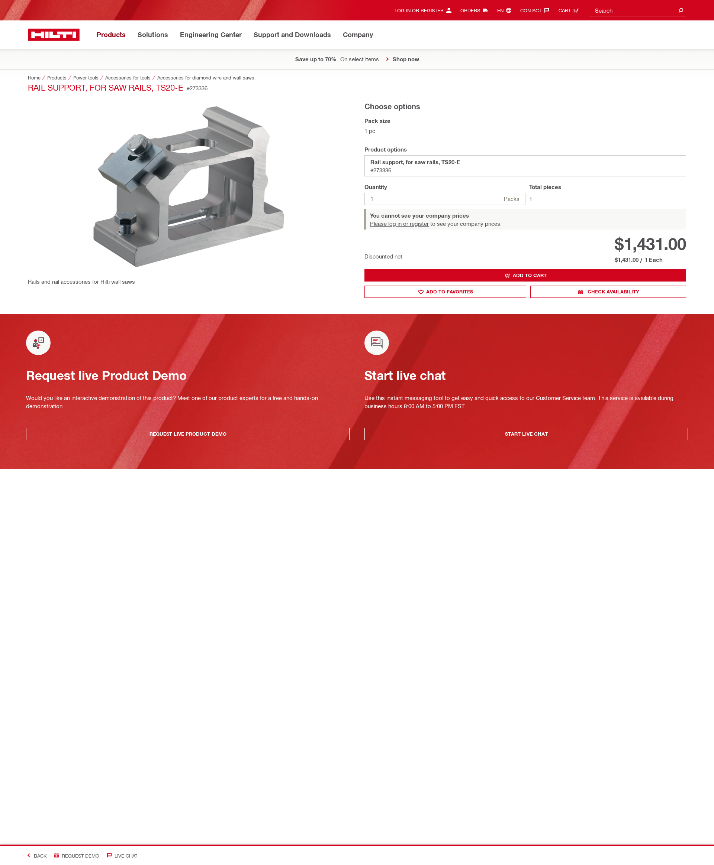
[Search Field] (681, 10)
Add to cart (530, 275)
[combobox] (637, 10)
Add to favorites (449, 292)
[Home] (54, 35)
